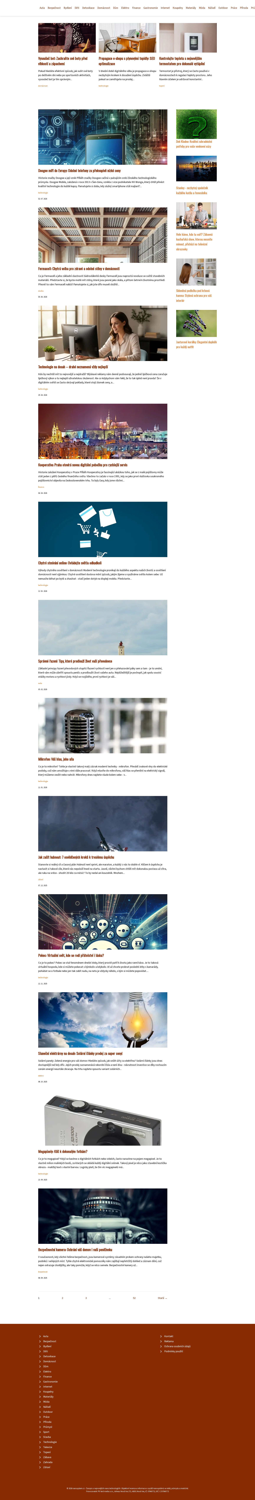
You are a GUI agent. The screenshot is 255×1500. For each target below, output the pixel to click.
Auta (42, 8)
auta (40, 683)
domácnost (43, 86)
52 (134, 1298)
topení (161, 86)
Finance (136, 8)
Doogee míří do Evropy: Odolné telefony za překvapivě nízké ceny (79, 170)
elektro (41, 1075)
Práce (234, 8)
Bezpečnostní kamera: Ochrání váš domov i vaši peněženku (75, 1249)
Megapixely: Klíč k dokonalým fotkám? (63, 1151)
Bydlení (68, 8)
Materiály (191, 8)
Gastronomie (150, 8)
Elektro (125, 8)
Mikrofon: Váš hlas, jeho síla (56, 759)
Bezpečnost (54, 8)
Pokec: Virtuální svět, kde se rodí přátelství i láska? (71, 955)
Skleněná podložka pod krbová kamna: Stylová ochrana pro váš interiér (194, 295)
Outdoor (223, 8)
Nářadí (211, 8)
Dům (115, 8)
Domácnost (103, 8)
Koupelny (178, 8)
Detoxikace (88, 8)
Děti (77, 8)
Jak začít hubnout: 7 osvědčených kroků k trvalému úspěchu (76, 857)
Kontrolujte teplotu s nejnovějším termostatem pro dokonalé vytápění (182, 61)
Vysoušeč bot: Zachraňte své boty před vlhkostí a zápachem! (62, 61)
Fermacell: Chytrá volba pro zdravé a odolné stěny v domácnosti (79, 268)
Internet (165, 8)
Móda (202, 8)
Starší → (162, 1298)
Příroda (244, 8)
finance (41, 487)
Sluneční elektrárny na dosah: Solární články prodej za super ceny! (80, 1053)
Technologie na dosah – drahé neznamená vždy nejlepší (73, 366)
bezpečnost (42, 1272)
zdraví (40, 879)
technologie (103, 86)
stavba (41, 291)
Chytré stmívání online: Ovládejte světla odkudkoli (70, 562)
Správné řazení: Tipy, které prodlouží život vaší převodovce (75, 661)
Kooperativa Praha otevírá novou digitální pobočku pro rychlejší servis (82, 464)
